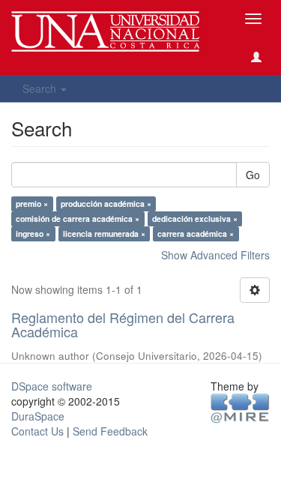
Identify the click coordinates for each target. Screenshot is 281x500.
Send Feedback (110, 431)
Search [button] (40, 88)
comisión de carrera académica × (77, 218)
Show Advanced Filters (215, 254)
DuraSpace (37, 416)
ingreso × (33, 233)
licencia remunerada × (104, 233)
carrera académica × (195, 233)
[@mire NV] (240, 407)
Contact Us (37, 431)
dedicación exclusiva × (195, 218)
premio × (32, 203)
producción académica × (106, 203)
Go (253, 174)
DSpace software (51, 386)
